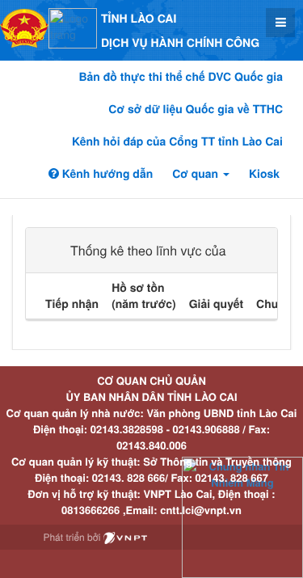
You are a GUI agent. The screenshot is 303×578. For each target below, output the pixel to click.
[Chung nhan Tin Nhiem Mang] (242, 516)
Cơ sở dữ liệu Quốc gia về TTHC (195, 109)
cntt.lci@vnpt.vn (201, 509)
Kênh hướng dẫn (106, 174)
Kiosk (264, 174)
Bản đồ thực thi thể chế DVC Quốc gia (180, 77)
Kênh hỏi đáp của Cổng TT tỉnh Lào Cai (177, 141)
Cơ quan (196, 174)
